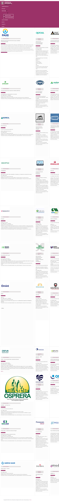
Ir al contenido (2, 0)
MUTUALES (3, 8)
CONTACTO (3, 24)
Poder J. (2, 371)
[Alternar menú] (7, 13)
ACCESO (3, 26)
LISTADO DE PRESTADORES (9, 17)
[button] (6, 11)
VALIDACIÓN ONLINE (8, 15)
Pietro (30, 499)
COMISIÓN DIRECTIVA (5, 6)
